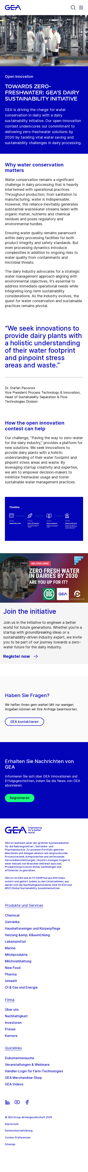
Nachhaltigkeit (16, 1016)
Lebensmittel (15, 941)
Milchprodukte (16, 955)
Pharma (11, 974)
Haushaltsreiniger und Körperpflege (32, 928)
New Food (12, 968)
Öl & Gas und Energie (21, 987)
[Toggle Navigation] (81, 7)
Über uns (12, 1009)
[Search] (73, 7)
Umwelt (11, 981)
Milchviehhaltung (18, 961)
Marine (10, 948)
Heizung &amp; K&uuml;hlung (27, 935)
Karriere (11, 1036)
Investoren (13, 1023)
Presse (10, 1029)
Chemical (12, 915)
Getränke (12, 922)
